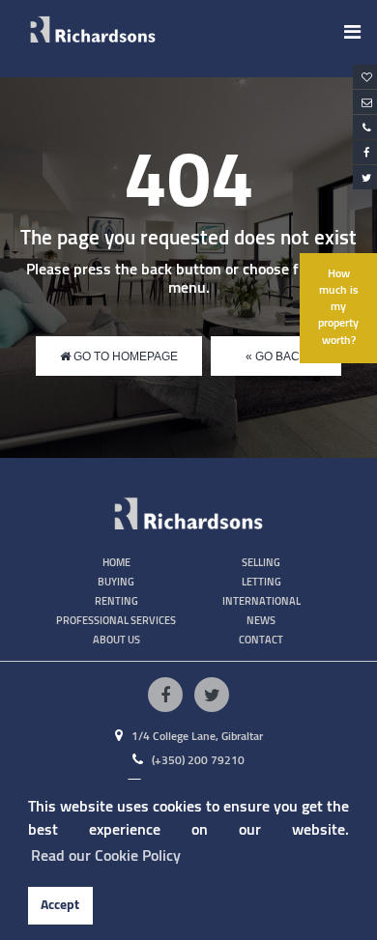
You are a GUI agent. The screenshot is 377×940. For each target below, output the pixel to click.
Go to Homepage (124, 356)
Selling (261, 562)
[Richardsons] (93, 29)
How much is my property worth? (338, 308)
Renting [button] (116, 601)
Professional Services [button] (116, 620)
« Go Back (276, 356)
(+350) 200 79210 (197, 761)
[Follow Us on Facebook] (165, 694)
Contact (261, 640)
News (261, 620)
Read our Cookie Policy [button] (106, 856)
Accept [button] (60, 905)
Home (116, 562)
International (261, 601)
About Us (116, 640)
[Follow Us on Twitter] (211, 694)
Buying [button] (116, 582)
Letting (261, 582)
